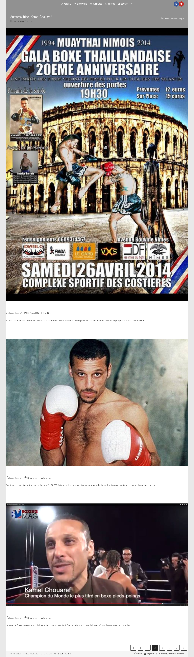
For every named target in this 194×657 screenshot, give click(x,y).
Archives (48, 313)
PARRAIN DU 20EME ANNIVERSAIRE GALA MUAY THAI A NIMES (51, 306)
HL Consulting (64, 654)
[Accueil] (162, 18)
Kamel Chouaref (15, 313)
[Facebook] (176, 4)
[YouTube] (181, 4)
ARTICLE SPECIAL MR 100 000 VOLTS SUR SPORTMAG (44, 471)
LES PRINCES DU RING (22, 611)
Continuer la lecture (16, 328)
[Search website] (132, 4)
